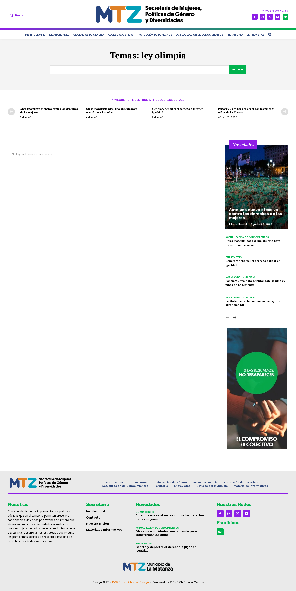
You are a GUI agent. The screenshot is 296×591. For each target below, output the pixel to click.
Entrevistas (233, 257)
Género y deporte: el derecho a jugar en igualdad (177, 110)
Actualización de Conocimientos (247, 237)
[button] (16, 15)
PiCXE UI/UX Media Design (130, 582)
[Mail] (285, 17)
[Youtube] (277, 17)
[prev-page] (11, 111)
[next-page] (284, 111)
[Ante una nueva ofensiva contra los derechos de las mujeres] (256, 187)
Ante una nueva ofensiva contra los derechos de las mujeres (49, 110)
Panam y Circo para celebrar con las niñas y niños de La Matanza (245, 110)
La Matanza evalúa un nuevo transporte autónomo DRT (252, 303)
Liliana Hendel (238, 224)
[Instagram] (262, 17)
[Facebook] (255, 17)
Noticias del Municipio (240, 277)
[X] (270, 17)
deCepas (133, 585)
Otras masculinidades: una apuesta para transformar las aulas (111, 110)
